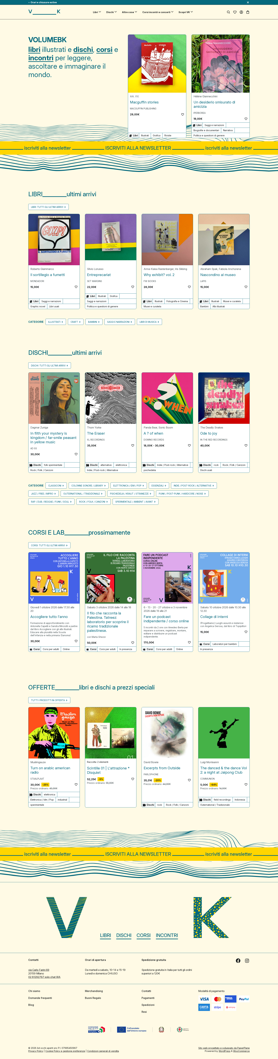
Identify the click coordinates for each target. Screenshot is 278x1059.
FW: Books (150, 281)
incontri (40, 57)
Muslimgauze (38, 762)
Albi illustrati (219, 306)
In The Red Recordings (213, 439)
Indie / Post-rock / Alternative (102, 470)
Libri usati (54, 306)
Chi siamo (34, 991)
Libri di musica (148, 322)
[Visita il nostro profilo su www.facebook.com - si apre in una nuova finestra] (238, 960)
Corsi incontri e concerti (156, 12)
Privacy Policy (35, 1051)
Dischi (110, 12)
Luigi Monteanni (209, 762)
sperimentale (37, 804)
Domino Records (154, 439)
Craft (74, 322)
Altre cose (128, 12)
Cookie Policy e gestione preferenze (65, 1051)
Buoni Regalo (93, 998)
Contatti (146, 991)
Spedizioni (148, 1004)
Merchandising (94, 991)
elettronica (121, 465)
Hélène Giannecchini (205, 96)
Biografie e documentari (206, 130)
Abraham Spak (209, 269)
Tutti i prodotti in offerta (48, 700)
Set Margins (94, 281)
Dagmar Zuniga (39, 427)
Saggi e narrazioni (214, 125)
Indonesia (240, 799)
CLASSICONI (54, 485)
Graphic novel (37, 306)
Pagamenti (148, 998)
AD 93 (33, 448)
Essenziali (158, 485)
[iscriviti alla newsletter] (139, 148)
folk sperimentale (53, 465)
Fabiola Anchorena (230, 269)
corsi (104, 49)
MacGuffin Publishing (143, 108)
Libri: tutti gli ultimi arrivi (47, 207)
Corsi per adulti (51, 649)
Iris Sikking (181, 269)
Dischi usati (206, 470)
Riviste (167, 135)
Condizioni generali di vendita (103, 1051)
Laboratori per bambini (225, 644)
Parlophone (151, 774)
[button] (182, 114)
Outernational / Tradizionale (81, 493)
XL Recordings (96, 439)
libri (34, 49)
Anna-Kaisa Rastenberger (159, 269)
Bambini (204, 306)
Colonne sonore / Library (87, 485)
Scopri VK (184, 12)
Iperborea (200, 113)
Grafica (156, 135)
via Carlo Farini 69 (38, 970)
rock (216, 465)
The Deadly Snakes (211, 427)
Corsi (144, 935)
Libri (95, 12)
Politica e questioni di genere (209, 135)
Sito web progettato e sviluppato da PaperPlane (224, 1048)
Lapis (203, 281)
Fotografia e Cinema (177, 301)
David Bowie (151, 762)
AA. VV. (134, 96)
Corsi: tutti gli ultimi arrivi (48, 545)
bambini (92, 322)
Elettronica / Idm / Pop (127, 485)
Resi (144, 1011)
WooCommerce (241, 1051)
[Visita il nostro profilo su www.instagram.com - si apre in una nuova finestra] (247, 960)
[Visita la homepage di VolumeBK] (44, 12)
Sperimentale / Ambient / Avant (134, 501)
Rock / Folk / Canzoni (41, 470)
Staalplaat (37, 778)
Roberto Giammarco (42, 269)
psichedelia (150, 470)
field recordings (222, 799)
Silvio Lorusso (95, 269)
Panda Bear (150, 427)
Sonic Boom (165, 427)
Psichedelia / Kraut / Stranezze (129, 493)
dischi (83, 49)
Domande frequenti (40, 998)
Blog (31, 1004)
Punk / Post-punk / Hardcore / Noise (181, 493)
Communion (207, 778)
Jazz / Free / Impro (42, 493)
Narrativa (228, 130)
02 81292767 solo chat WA (44, 977)
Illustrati (145, 135)
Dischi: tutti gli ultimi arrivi (48, 365)
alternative (106, 465)
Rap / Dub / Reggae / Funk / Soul (50, 501)
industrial (62, 799)
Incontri (167, 935)
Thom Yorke (94, 427)
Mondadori (37, 281)
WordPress (224, 1051)
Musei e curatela (152, 306)
